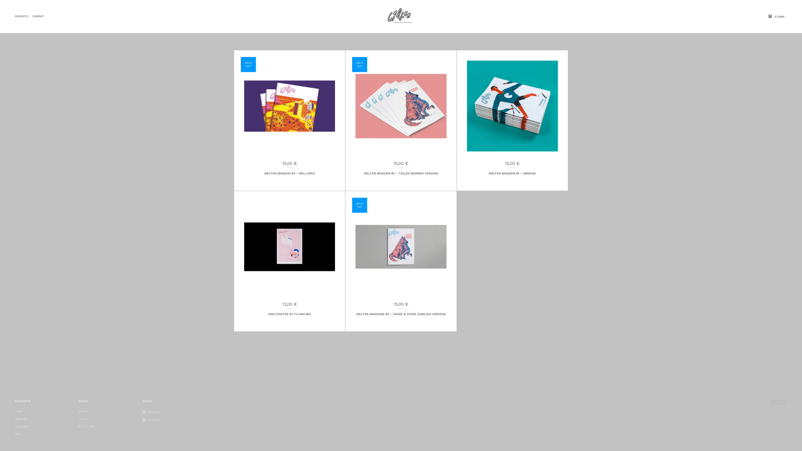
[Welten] (399, 16)
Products (21, 16)
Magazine (21, 418)
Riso (17, 433)
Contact (38, 16)
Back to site (86, 426)
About (82, 411)
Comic (19, 411)
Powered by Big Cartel (778, 402)
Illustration (22, 426)
